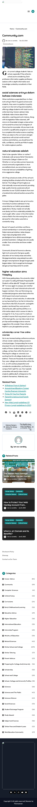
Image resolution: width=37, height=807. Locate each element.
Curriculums (9, 602)
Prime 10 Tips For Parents (15, 394)
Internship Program (11, 630)
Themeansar (18, 804)
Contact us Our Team (9, 559)
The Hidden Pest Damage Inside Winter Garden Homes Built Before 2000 (17, 476)
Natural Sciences (22, 465)
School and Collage (11, 675)
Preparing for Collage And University (17, 664)
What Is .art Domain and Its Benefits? (16, 532)
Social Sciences (10, 704)
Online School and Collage (14, 647)
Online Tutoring (10, 653)
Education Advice (10, 465)
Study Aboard (9, 715)
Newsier (28, 801)
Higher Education (11, 619)
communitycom (8, 44)
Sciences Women (10, 698)
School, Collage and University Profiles (18, 681)
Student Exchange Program (14, 709)
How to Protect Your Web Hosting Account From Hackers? (16, 505)
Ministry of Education (12, 636)
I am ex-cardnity (19, 447)
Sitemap (5, 555)
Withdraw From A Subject (15, 385)
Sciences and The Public (13, 692)
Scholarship (9, 670)
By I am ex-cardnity (11, 40)
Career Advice (10, 462)
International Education (13, 624)
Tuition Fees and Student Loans (15, 726)
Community (19, 491)
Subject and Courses (12, 721)
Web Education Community (14, 732)
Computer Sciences (21, 462)
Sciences (8, 687)
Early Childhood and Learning (15, 607)
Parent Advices (10, 658)
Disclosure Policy (8, 552)
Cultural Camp (23, 494)
